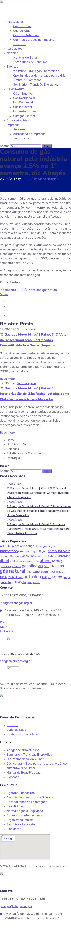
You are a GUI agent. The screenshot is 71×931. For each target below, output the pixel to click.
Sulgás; (27, 582)
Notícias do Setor (25, 57)
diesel (4, 561)
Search (4, 146)
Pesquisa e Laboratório (22, 824)
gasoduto (5, 566)
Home (11, 440)
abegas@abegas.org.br (16, 603)
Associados (14, 48)
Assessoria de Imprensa (29, 134)
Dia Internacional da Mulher (25, 759)
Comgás (4, 556)
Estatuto (19, 44)
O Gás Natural (16, 89)
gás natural (49, 290)
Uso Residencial (24, 98)
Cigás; (43, 551)
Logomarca (21, 138)
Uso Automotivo (24, 111)
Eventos (12, 66)
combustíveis (59, 551)
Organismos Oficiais (20, 820)
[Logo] (17, 2)
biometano (9, 551)
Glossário (13, 777)
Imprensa (13, 125)
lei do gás (30, 572)
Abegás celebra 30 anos (23, 750)
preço (56, 576)
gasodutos (15, 566)
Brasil (27, 551)
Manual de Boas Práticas (23, 772)
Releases (19, 129)
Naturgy (62, 572)
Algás (15, 546)
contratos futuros (46, 556)
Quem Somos (22, 26)
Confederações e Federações (27, 802)
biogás (51, 546)
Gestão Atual (22, 31)
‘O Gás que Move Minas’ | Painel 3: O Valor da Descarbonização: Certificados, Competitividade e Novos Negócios (34, 340)
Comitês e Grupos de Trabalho (33, 40)
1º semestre (8, 290)
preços (66, 577)
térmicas (36, 583)
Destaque (13, 458)
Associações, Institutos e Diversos (30, 797)
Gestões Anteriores (26, 35)
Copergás (64, 556)
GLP (40, 566)
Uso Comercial (23, 102)
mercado (41, 572)
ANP (22, 546)
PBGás (3, 577)
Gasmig (57, 561)
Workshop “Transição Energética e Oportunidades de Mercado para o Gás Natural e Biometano (39, 75)
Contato (12, 725)
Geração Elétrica (24, 116)
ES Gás (36, 561)
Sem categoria (26, 329)
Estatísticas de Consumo (30, 62)
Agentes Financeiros (21, 793)
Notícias (12, 53)
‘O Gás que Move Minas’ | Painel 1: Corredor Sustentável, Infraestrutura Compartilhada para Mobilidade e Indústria (38, 528)
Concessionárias (18, 120)
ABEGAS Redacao (33, 179)
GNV (53, 566)
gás (60, 566)
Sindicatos (14, 829)
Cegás (34, 551)
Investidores (15, 806)
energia (28, 561)
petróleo (32, 576)
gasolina (30, 565)
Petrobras (15, 577)
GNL (46, 566)
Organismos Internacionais (25, 815)
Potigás (46, 577)
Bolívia (21, 551)
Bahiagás (41, 546)
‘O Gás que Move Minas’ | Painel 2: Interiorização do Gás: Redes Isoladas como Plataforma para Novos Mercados (34, 393)
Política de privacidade (22, 734)
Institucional (15, 22)
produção (5, 582)
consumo (35, 290)
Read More (7, 379)
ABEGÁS (22, 290)
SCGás (16, 582)
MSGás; (53, 571)
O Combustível (23, 93)
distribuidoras (17, 561)
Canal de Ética (16, 730)
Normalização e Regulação (25, 811)
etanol (45, 560)
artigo (30, 546)
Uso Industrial (22, 107)
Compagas (16, 556)
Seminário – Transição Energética (36, 84)
